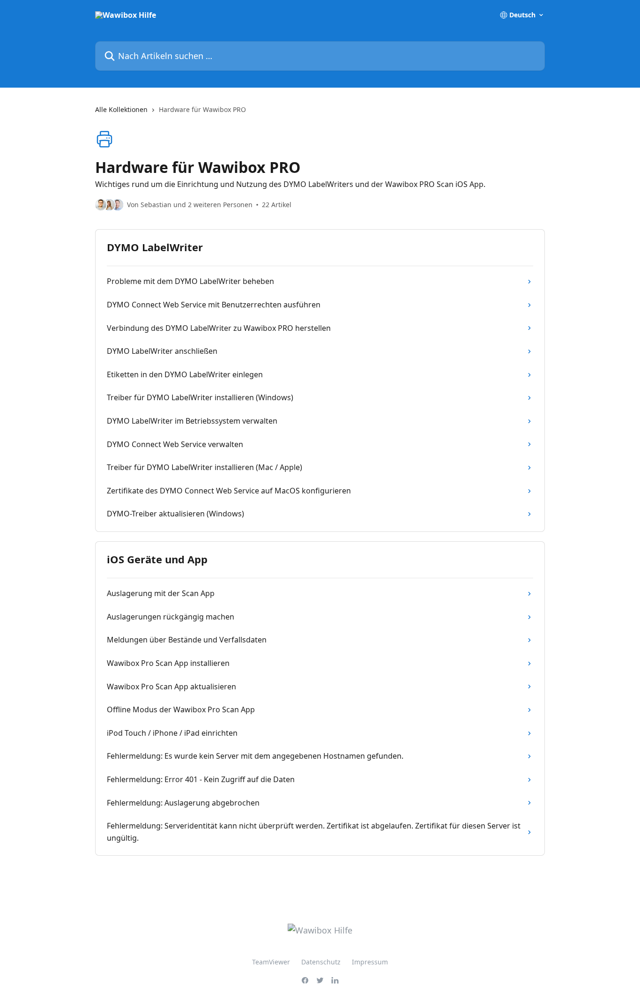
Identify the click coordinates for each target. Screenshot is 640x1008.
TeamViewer (271, 961)
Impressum (370, 961)
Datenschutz (321, 961)
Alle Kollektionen (121, 109)
